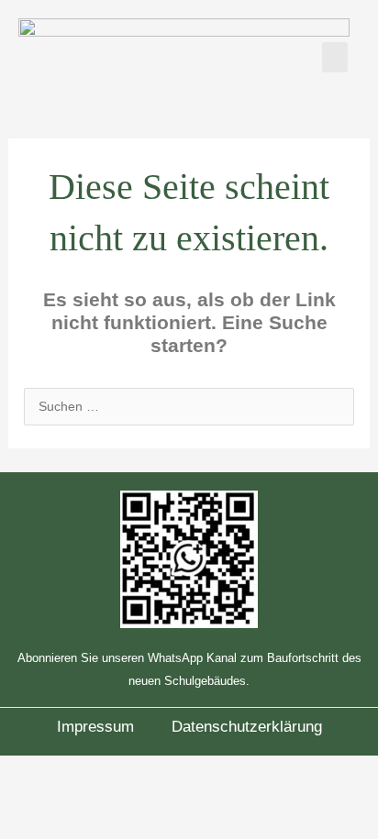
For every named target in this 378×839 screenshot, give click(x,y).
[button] (335, 57)
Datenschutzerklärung (247, 726)
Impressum (95, 726)
